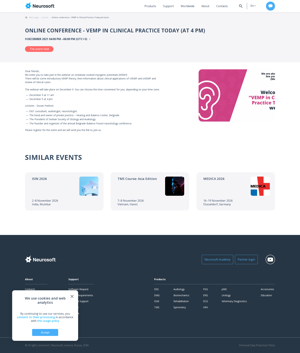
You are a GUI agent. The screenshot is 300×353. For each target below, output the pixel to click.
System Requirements (80, 295)
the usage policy (48, 321)
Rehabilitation (181, 301)
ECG (205, 301)
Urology (226, 295)
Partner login (246, 259)
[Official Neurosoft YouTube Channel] (270, 259)
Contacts (222, 6)
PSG (205, 289)
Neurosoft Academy (217, 259)
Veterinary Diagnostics (234, 301)
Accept (45, 332)
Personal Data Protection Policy (257, 345)
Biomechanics (181, 295)
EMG (157, 295)
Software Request (78, 289)
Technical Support (78, 301)
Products (150, 6)
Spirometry (179, 307)
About (205, 6)
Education (266, 295)
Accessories (267, 289)
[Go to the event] (64, 191)
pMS (224, 289)
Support (168, 6)
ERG (205, 295)
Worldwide (187, 6)
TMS (156, 307)
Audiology (179, 289)
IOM (156, 301)
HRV (205, 307)
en (252, 5)
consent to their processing (36, 317)
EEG (156, 289)
